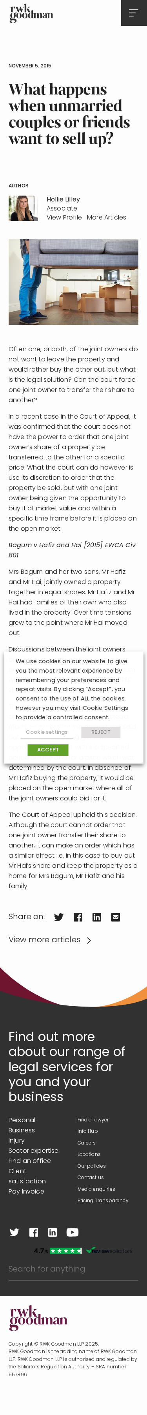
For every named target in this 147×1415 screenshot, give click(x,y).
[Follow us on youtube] (72, 1232)
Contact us (91, 1178)
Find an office (30, 1161)
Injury (17, 1141)
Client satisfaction (27, 1176)
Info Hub (88, 1131)
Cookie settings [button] (46, 732)
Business (22, 1131)
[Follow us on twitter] (14, 1232)
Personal (22, 1120)
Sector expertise (34, 1151)
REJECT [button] (101, 732)
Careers (87, 1143)
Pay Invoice (26, 1192)
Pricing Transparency (103, 1201)
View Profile (64, 218)
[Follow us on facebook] (33, 1232)
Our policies (92, 1166)
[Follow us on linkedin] (52, 1232)
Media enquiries (96, 1189)
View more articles (44, 940)
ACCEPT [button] (48, 750)
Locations (89, 1154)
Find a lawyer (93, 1120)
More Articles (106, 218)
